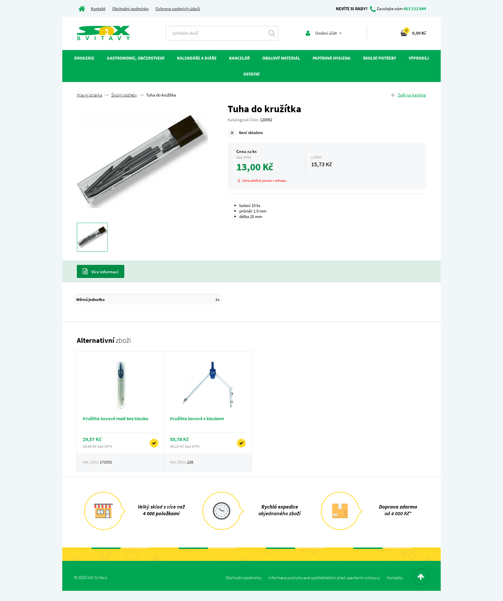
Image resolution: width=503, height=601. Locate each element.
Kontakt (98, 8)
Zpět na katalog (412, 95)
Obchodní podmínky (130, 8)
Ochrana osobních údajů (177, 8)
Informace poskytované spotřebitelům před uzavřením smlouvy (324, 577)
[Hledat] (271, 33)
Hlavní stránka (89, 95)
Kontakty (395, 577)
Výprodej (419, 58)
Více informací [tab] (104, 271)
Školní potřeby (124, 95)
